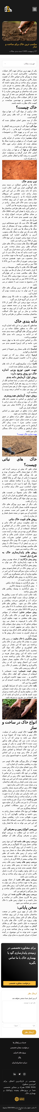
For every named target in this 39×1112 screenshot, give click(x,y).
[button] (5, 63)
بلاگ (19, 1058)
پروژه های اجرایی (19, 1053)
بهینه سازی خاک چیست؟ (27, 434)
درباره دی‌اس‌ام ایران (19, 1063)
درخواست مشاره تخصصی (19, 1048)
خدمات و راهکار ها (19, 1043)
